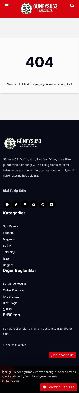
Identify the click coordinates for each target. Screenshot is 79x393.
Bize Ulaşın (10, 303)
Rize (6, 258)
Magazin (9, 239)
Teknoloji (9, 252)
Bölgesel (8, 265)
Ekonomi (8, 232)
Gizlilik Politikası (13, 290)
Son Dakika (10, 226)
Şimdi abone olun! (62, 355)
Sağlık (7, 245)
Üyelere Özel (11, 296)
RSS (8, 309)
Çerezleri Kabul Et (60, 387)
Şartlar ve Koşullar (15, 283)
